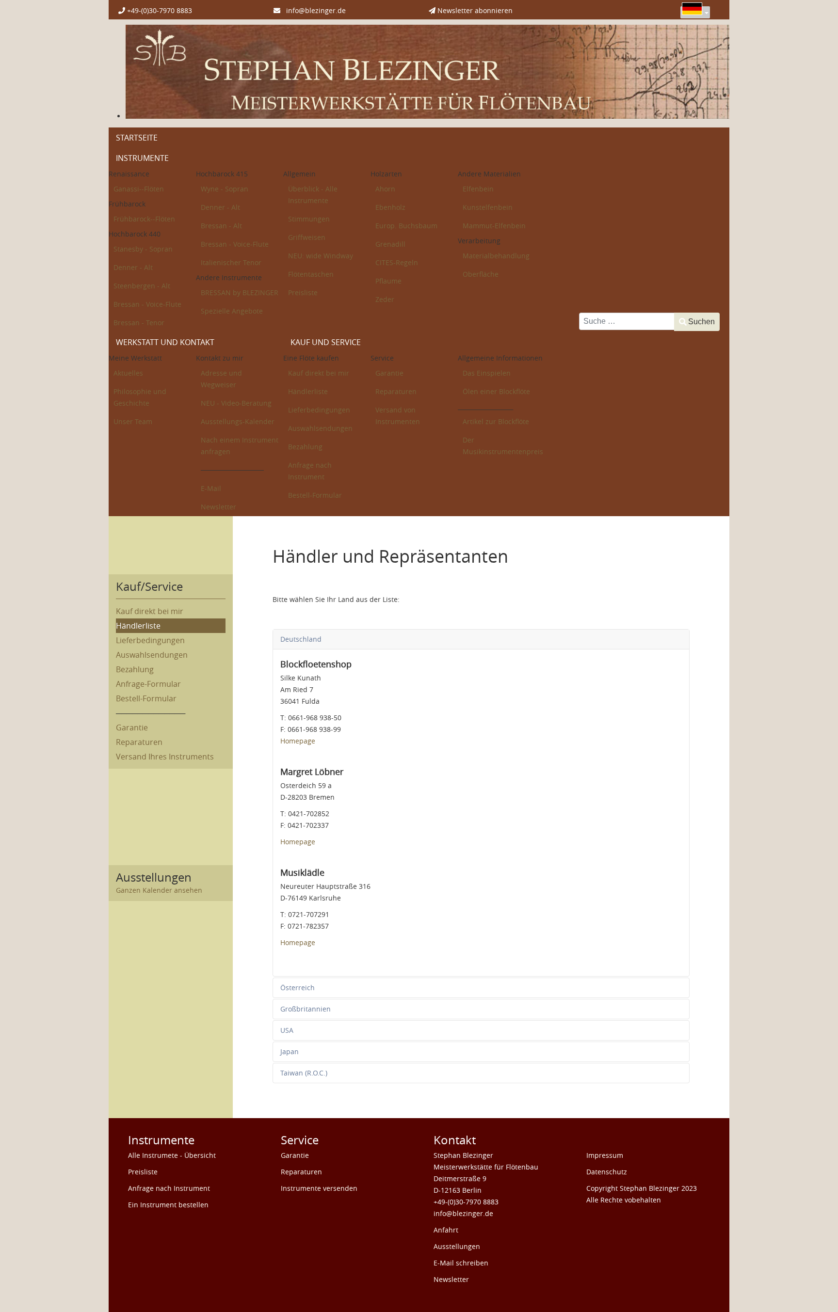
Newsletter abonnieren (474, 10)
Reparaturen (139, 742)
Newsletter (451, 1279)
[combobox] (627, 321)
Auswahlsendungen (152, 654)
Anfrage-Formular (148, 684)
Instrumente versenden (319, 1188)
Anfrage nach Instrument (169, 1188)
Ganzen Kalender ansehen (159, 890)
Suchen (701, 321)
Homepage (297, 740)
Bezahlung (135, 669)
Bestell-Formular (146, 698)
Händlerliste (138, 625)
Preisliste (143, 1171)
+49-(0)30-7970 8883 (158, 10)
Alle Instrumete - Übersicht (172, 1155)
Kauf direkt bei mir (149, 611)
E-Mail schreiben (461, 1262)
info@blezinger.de (313, 10)
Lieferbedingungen (150, 640)
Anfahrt (446, 1229)
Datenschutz (606, 1171)
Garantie (132, 727)
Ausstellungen (457, 1246)
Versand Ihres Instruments (165, 756)
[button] (811, 1285)
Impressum (604, 1155)
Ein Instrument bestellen (168, 1204)
